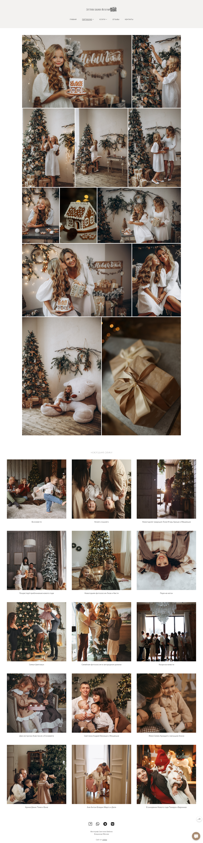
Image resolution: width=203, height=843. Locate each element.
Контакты (129, 19)
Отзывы (116, 19)
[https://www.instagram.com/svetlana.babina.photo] (90, 824)
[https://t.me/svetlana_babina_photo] (105, 824)
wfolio (104, 840)
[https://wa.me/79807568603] (97, 824)
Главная (73, 19)
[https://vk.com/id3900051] (112, 824)
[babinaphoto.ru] (101, 9)
